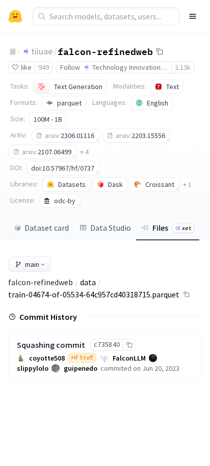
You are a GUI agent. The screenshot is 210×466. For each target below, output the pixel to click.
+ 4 (84, 151)
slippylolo (32, 368)
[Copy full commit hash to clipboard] (129, 344)
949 (43, 67)
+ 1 (187, 184)
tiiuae (41, 51)
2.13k (183, 67)
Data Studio (110, 228)
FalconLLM (129, 358)
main (32, 264)
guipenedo (80, 368)
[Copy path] (186, 294)
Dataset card (46, 228)
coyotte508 (47, 358)
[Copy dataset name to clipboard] (159, 51)
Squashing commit (51, 345)
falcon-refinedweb (105, 51)
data (88, 282)
